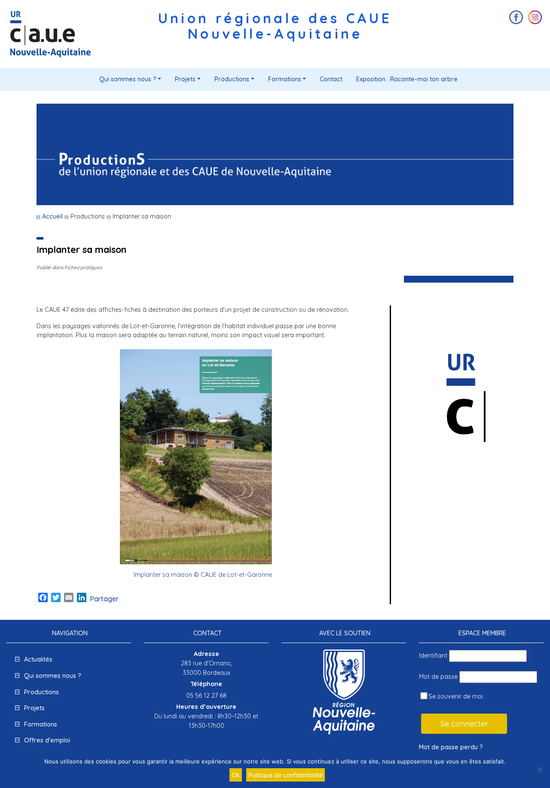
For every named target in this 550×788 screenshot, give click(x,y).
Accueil (52, 216)
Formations (284, 79)
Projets (185, 79)
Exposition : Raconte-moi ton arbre (407, 79)
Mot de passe (438, 676)
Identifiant (433, 655)
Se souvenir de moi (455, 696)
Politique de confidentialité (285, 775)
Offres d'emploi (47, 740)
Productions (231, 79)
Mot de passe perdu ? (451, 747)
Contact (331, 79)
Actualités (38, 659)
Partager (104, 598)
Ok (236, 775)
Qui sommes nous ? (127, 79)
